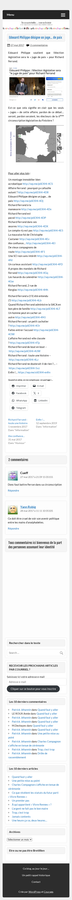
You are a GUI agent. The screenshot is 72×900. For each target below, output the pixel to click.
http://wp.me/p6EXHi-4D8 (33, 192)
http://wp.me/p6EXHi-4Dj (28, 200)
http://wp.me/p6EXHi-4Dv (36, 209)
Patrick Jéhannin (21, 709)
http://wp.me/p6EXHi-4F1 (30, 251)
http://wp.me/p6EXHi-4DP (30, 217)
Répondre (13, 490)
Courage (48, 891)
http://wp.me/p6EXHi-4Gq (33, 272)
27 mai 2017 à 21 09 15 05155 (36, 476)
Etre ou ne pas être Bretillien (27, 850)
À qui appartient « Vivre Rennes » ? (31, 804)
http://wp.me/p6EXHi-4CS (38, 183)
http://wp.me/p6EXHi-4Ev (34, 239)
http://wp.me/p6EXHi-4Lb (26, 300)
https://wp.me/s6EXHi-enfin (34, 372)
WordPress (34, 891)
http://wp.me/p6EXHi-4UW (24, 351)
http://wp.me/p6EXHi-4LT (45, 308)
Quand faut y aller (48, 709)
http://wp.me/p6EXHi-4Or (25, 325)
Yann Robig (28, 507)
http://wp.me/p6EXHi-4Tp (25, 342)
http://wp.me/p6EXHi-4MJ (30, 317)
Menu (10, 14)
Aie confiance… (16, 435)
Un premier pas (20, 800)
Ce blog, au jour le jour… (36, 868)
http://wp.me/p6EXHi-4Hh (33, 289)
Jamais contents (21, 816)
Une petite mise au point (26, 780)
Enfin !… (40, 419)
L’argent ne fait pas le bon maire (30, 808)
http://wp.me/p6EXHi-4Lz (23, 359)
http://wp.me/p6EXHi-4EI (41, 243)
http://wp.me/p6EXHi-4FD (47, 264)
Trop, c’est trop (46, 749)
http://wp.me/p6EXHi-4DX (32, 226)
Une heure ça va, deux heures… (29, 820)
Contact (36, 882)
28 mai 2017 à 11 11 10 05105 (36, 510)
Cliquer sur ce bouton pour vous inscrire (33, 688)
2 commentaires (39, 45)
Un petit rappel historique (36, 875)
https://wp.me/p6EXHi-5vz (24, 368)
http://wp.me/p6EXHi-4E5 (48, 230)
